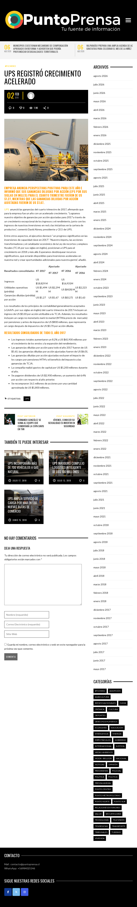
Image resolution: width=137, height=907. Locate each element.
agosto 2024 (100, 253)
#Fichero (10, 66)
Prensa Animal (103, 783)
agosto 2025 (100, 177)
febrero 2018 (100, 592)
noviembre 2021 (102, 465)
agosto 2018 (100, 541)
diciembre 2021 (102, 457)
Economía (101, 727)
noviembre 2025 (102, 152)
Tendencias (101, 826)
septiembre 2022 (103, 380)
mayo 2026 (99, 101)
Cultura (113, 709)
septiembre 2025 (103, 169)
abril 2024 (98, 262)
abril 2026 (98, 109)
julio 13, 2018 (64, 480)
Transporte (118, 826)
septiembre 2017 (103, 635)
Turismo (116, 832)
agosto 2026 (100, 75)
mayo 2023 (99, 313)
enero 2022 (99, 448)
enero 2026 (99, 135)
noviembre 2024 (102, 236)
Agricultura (102, 697)
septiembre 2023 (103, 296)
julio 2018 (98, 550)
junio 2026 (99, 92)
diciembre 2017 (102, 609)
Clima (123, 703)
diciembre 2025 (102, 143)
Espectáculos (103, 740)
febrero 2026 (100, 126)
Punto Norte (102, 801)
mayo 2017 (99, 669)
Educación (117, 727)
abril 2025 (98, 202)
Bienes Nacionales (105, 703)
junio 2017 (99, 660)
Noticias (99, 764)
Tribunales (101, 832)
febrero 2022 (100, 440)
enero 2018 (99, 601)
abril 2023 (98, 321)
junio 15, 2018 (19, 520)
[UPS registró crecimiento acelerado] (46, 149)
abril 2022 (98, 423)
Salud (98, 813)
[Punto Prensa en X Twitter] (16, 892)
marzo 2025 (99, 211)
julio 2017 (98, 652)
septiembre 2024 (103, 245)
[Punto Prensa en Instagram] (24, 892)
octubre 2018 (101, 525)
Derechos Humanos (106, 721)
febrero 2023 (100, 338)
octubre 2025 (101, 160)
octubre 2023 (101, 287)
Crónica (99, 709)
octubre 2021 (101, 474)
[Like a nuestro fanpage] (8, 892)
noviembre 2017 (102, 618)
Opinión (113, 764)
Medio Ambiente (104, 752)
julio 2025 (98, 186)
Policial (116, 770)
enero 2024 (99, 279)
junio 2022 (99, 406)
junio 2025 (99, 194)
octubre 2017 (101, 626)
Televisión (119, 820)
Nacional (121, 758)
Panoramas (101, 770)
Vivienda (100, 838)
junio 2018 (99, 558)
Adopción (115, 690)
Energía (117, 733)
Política (99, 776)
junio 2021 (99, 508)
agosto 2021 (100, 491)
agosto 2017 (100, 643)
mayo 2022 (99, 414)
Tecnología (102, 820)
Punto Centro (103, 789)
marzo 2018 (99, 584)
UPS (27, 398)
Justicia (120, 746)
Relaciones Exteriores (107, 807)
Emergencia (101, 733)
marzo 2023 (99, 330)
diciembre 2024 (102, 228)
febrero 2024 (100, 270)
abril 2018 (98, 575)
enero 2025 (99, 219)
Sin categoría (113, 813)
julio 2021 (98, 499)
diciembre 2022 (102, 355)
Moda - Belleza (103, 758)
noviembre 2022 (102, 363)
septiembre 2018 (103, 533)
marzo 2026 (99, 118)
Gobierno (120, 740)
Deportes (100, 715)
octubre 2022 (101, 372)
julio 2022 (98, 397)
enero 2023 (99, 347)
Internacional (103, 746)
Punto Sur (119, 801)
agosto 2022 (100, 389)
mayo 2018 (99, 567)
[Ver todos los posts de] (30, 95)
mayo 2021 (99, 516)
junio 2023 (99, 304)
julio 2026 (98, 84)
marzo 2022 (99, 431)
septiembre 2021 (103, 482)
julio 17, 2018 (19, 480)
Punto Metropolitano (108, 795)
